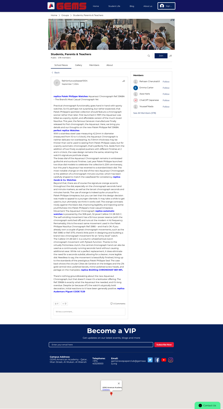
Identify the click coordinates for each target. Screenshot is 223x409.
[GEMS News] (163, 359)
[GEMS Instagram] (170, 359)
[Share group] (170, 55)
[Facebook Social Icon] (157, 359)
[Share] (123, 80)
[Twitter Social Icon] (150, 359)
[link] (61, 65)
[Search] (148, 55)
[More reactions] (64, 303)
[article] (89, 198)
